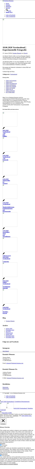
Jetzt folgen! (6, 351)
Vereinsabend (13, 74)
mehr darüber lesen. (27, 415)
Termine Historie (16, 53)
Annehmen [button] (15, 415)
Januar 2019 (9, 334)
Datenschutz (6, 388)
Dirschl (25, 53)
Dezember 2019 (10, 330)
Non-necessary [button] (4, 454)
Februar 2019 (9, 333)
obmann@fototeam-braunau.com (14, 363)
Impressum (5, 387)
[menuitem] (19, 3)
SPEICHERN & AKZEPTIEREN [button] (9, 464)
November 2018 (10, 337)
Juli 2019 (8, 331)
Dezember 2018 (10, 336)
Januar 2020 (9, 328)
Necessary (4, 445)
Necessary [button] (2, 443)
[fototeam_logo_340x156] (8, 0)
